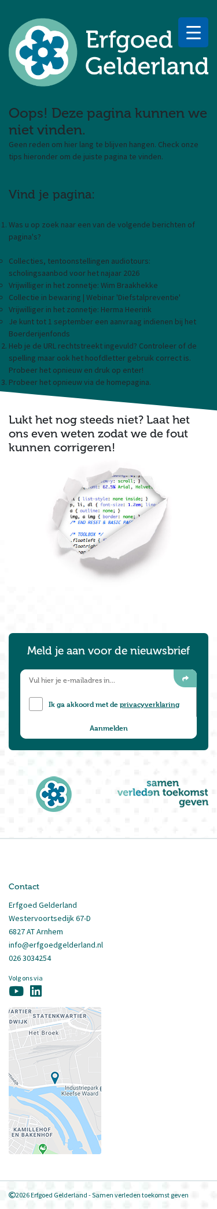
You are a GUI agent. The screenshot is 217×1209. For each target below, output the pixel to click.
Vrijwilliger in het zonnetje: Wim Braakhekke (83, 285)
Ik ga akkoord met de (114, 704)
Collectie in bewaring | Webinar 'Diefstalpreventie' (95, 297)
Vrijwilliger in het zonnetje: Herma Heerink (80, 309)
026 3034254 (30, 958)
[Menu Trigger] (193, 32)
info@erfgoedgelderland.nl (56, 944)
